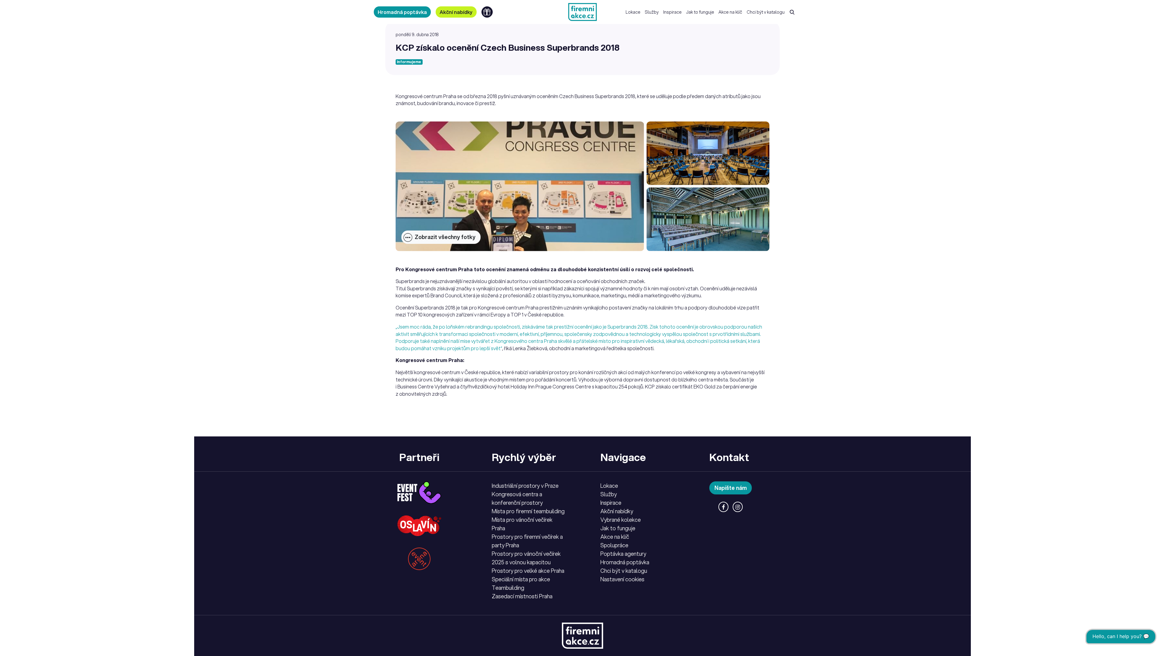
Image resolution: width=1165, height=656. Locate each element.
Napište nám (730, 488)
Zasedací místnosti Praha (522, 596)
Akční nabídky (456, 12)
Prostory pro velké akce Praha (528, 571)
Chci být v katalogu (766, 12)
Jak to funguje (700, 12)
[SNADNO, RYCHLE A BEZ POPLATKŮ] (582, 12)
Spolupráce (614, 545)
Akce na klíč (730, 12)
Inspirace (672, 12)
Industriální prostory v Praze (525, 486)
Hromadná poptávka (402, 12)
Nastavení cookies (622, 579)
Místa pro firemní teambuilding (528, 511)
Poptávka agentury (623, 554)
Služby (652, 12)
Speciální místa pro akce (521, 579)
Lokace (633, 12)
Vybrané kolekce (620, 520)
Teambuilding (508, 588)
